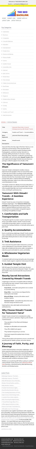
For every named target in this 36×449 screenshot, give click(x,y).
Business (5, 35)
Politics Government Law (9, 83)
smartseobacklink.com (28, 6)
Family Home (6, 51)
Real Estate (6, 86)
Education (5, 44)
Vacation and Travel (8, 112)
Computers (6, 38)
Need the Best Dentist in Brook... (10, 390)
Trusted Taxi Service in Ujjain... (10, 388)
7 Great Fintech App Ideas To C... (10, 402)
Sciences (5, 102)
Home (4, 18)
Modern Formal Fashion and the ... (11, 383)
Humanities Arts (7, 67)
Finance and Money (8, 54)
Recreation (6, 89)
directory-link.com (19, 439)
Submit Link (11, 18)
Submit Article (22, 18)
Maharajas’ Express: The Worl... (10, 376)
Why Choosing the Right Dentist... (11, 399)
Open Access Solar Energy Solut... (11, 395)
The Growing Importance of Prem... (11, 392)
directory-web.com (16, 6)
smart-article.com (5, 444)
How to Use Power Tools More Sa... (11, 406)
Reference (6, 93)
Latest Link (6, 20)
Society (5, 105)
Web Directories (7, 115)
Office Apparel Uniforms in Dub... (10, 404)
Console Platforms (8, 41)
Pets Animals (6, 80)
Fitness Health (6, 57)
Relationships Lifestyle (9, 99)
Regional (5, 96)
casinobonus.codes (6, 429)
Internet (5, 70)
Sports (5, 109)
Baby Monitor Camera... (8, 385)
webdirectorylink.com (18, 441)
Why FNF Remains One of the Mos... (11, 381)
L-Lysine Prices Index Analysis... (10, 397)
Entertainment (6, 48)
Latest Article (16, 20)
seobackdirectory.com (7, 442)
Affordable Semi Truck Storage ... (10, 409)
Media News (6, 76)
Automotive (6, 31)
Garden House (7, 64)
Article (3, 122)
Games (5, 60)
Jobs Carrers (6, 73)
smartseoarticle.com (6, 441)
